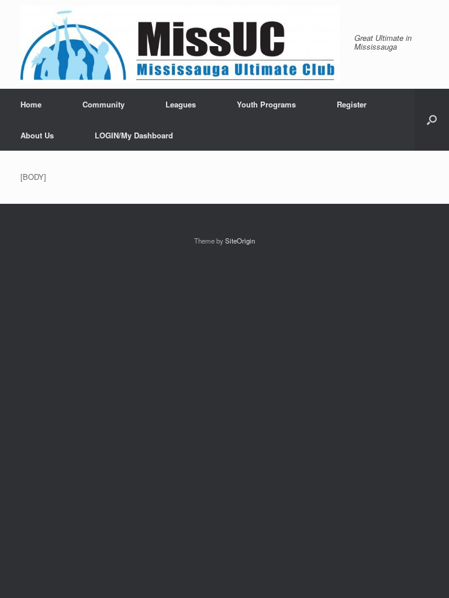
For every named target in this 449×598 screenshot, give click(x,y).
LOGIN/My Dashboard (134, 135)
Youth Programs (266, 104)
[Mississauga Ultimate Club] (180, 44)
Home (31, 104)
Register (352, 104)
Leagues (180, 104)
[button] (432, 120)
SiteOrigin (240, 240)
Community (103, 104)
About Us (37, 135)
